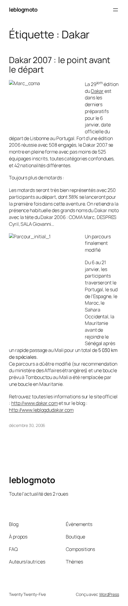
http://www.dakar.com (34, 403)
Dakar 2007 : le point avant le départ (59, 64)
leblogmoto (23, 9)
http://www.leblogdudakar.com (41, 410)
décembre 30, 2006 (27, 425)
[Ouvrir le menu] (115, 9)
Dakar (97, 91)
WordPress (109, 594)
